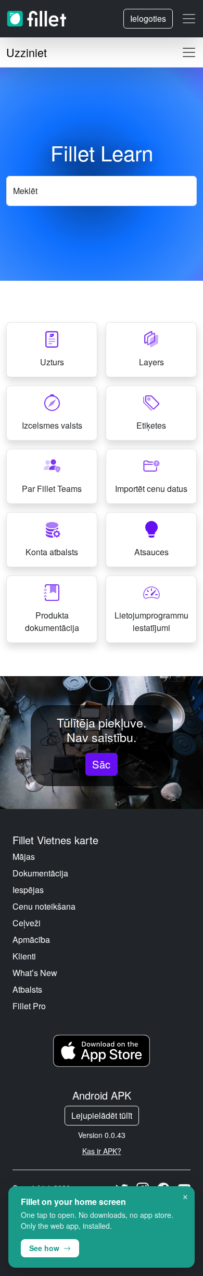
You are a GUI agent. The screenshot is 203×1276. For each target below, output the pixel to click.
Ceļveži (26, 923)
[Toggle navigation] (189, 18)
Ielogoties (148, 18)
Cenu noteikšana (43, 906)
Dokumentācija (40, 873)
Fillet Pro (29, 1006)
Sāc (101, 764)
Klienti (24, 956)
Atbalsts (27, 989)
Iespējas (28, 890)
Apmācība (31, 939)
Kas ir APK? (101, 1151)
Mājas (23, 856)
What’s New (34, 973)
